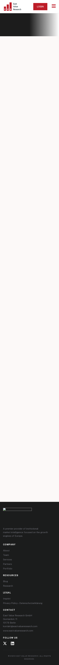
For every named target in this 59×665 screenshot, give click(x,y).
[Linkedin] (12, 643)
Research (8, 586)
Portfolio (7, 568)
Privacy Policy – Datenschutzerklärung (22, 603)
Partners (7, 564)
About (6, 550)
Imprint (6, 598)
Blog (5, 581)
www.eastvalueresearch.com (18, 630)
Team (6, 555)
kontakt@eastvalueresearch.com (20, 626)
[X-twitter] (5, 643)
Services (7, 559)
